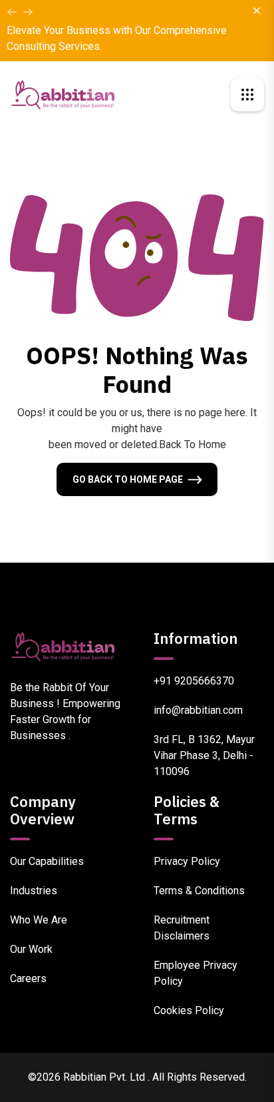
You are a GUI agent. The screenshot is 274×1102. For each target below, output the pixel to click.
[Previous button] (28, 12)
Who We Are (38, 920)
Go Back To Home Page (127, 479)
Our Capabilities (47, 861)
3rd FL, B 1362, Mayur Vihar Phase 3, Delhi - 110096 (204, 755)
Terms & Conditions (199, 890)
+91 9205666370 (194, 681)
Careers (28, 978)
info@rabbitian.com (198, 710)
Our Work (31, 949)
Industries (33, 890)
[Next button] (12, 12)
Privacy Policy (187, 861)
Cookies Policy (189, 1010)
